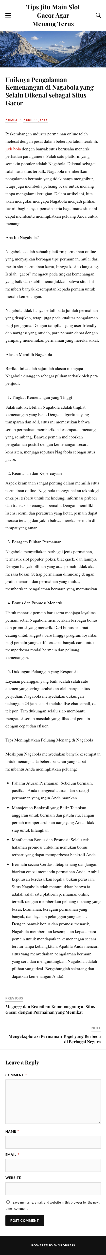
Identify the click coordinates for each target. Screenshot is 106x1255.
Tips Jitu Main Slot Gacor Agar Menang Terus (53, 15)
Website (13, 1178)
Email (12, 1155)
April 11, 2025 (35, 120)
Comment (16, 1075)
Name (12, 1131)
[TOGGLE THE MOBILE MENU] (8, 15)
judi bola (13, 149)
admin (11, 120)
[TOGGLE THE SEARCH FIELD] (98, 15)
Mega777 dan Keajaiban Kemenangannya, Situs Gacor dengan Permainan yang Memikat (50, 1009)
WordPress (64, 1245)
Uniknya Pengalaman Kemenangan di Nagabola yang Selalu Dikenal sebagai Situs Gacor (49, 91)
